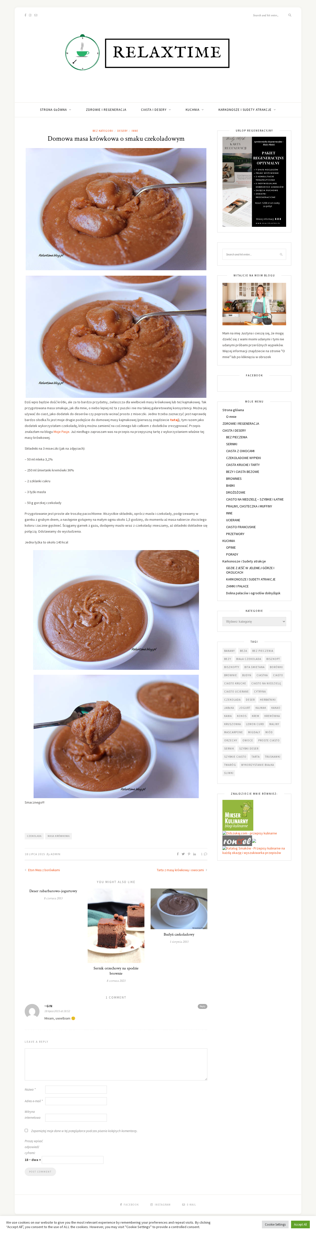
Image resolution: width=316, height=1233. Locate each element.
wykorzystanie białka (257, 765)
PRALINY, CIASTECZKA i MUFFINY (249, 506)
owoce (247, 740)
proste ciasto (269, 740)
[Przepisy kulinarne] (237, 815)
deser (250, 699)
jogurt (244, 708)
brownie (230, 675)
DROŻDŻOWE (235, 492)
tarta (256, 756)
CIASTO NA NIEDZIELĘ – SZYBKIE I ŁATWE (255, 499)
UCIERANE (233, 520)
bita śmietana (254, 667)
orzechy (230, 740)
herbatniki (268, 699)
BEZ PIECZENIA (236, 437)
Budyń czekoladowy (179, 934)
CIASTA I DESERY (154, 110)
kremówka (272, 716)
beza (243, 651)
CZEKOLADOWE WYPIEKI (243, 458)
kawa (228, 716)
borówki (276, 667)
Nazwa (30, 1089)
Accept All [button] (300, 1224)
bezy (227, 659)
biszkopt (273, 659)
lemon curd (255, 724)
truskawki (272, 756)
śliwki (229, 773)
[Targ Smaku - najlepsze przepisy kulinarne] (254, 840)
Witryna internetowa (32, 1115)
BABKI (230, 485)
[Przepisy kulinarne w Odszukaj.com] (249, 833)
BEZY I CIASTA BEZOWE (242, 471)
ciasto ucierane (236, 691)
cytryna (260, 691)
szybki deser (248, 748)
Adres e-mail (34, 1101)
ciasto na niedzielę (266, 683)
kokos (242, 716)
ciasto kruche (235, 683)
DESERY (122, 131)
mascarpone (233, 732)
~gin (48, 1006)
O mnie (231, 416)
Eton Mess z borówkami (43, 870)
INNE (135, 131)
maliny (274, 724)
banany (229, 651)
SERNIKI (231, 444)
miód (269, 732)
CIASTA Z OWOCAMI (240, 451)
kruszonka (232, 724)
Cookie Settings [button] (275, 1224)
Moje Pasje (61, 431)
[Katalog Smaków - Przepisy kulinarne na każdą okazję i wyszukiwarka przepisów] (254, 850)
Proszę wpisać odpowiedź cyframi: (34, 1147)
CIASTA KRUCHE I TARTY (243, 464)
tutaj (174, 420)
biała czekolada (248, 659)
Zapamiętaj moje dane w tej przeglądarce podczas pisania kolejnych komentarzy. (84, 1131)
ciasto (278, 675)
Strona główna (53, 110)
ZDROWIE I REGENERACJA (106, 110)
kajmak (261, 708)
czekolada (34, 836)
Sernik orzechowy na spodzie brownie (116, 971)
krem (255, 716)
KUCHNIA (192, 110)
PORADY (232, 554)
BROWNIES (234, 478)
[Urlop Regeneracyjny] (254, 181)
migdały (254, 732)
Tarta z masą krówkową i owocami (181, 870)
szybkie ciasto (235, 756)
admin (55, 854)
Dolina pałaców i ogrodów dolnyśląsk (253, 593)
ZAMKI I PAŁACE (237, 586)
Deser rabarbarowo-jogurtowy (53, 891)
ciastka (262, 675)
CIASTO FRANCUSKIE (241, 527)
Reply (202, 1006)
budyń (246, 675)
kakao (275, 708)
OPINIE (231, 547)
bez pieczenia (262, 651)
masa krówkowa (59, 836)
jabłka (229, 708)
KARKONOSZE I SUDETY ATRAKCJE (251, 579)
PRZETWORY (235, 534)
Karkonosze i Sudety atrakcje (245, 110)
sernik (229, 748)
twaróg (230, 765)
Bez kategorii (103, 131)
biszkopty (231, 667)
